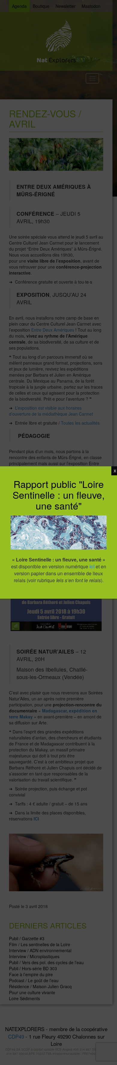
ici (91, 566)
